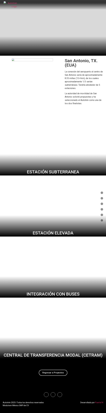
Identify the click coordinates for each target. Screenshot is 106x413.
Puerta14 (99, 402)
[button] (62, 3)
